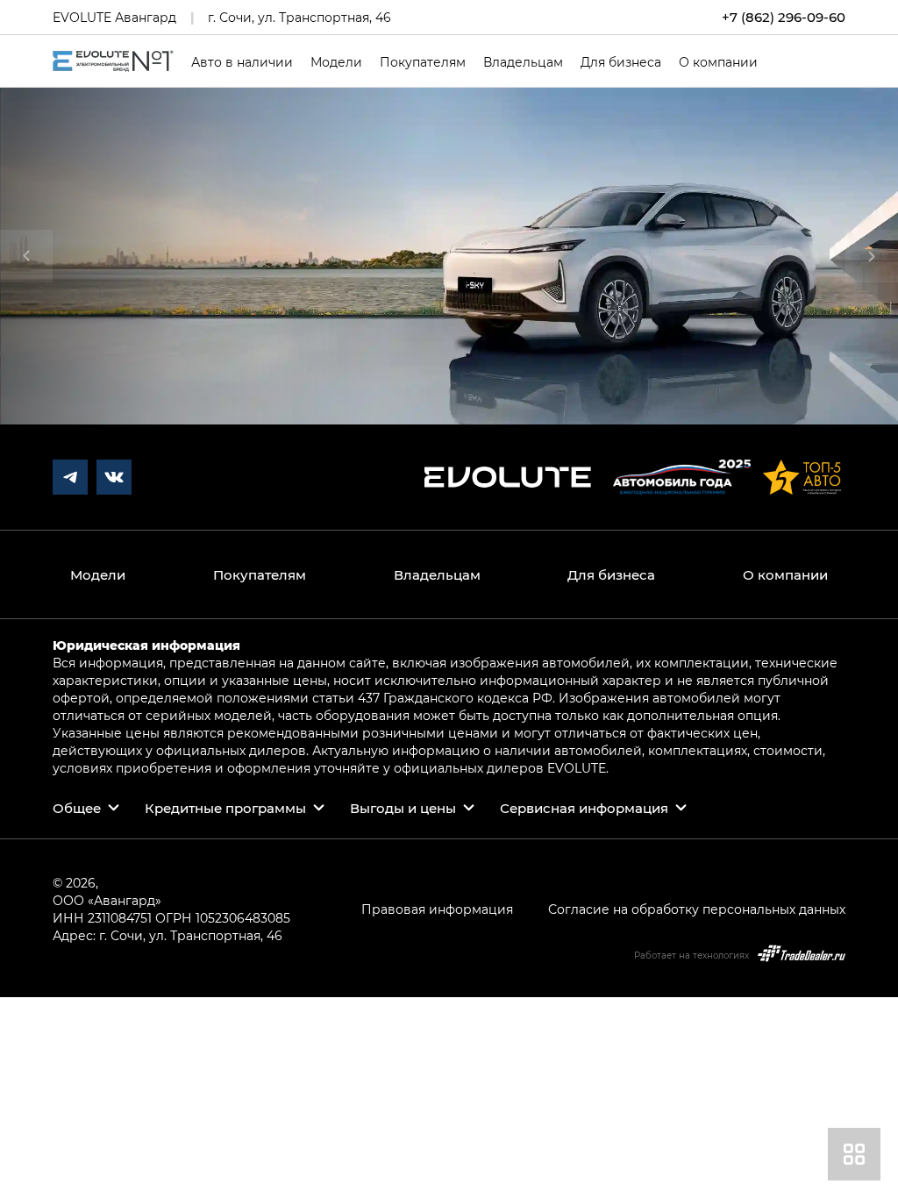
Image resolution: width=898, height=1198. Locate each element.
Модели (336, 62)
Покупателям (423, 62)
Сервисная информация (584, 807)
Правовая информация (437, 909)
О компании (718, 62)
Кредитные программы (225, 807)
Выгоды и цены (403, 807)
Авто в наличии (242, 62)
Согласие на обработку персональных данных (696, 909)
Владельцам (523, 62)
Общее (77, 807)
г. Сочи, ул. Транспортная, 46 (299, 17)
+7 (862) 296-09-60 (783, 17)
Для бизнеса (621, 62)
